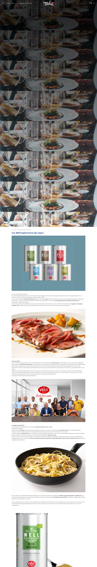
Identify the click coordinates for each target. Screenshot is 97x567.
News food (14, 229)
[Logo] (48, 3)
